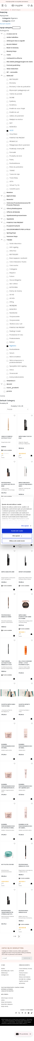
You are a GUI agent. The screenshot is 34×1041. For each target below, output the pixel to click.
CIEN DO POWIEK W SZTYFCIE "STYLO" (6, 437)
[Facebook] (16, 1013)
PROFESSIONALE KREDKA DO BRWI (6, 616)
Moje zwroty (4, 1006)
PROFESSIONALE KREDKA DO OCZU (24, 865)
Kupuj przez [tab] (4, 16)
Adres (3, 1000)
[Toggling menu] (2, 5)
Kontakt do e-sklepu (25, 979)
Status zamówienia (24, 977)
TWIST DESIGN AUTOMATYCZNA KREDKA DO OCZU (6, 662)
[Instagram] (25, 1013)
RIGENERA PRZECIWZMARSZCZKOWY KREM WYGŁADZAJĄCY (8, 746)
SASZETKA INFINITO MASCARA (24, 705)
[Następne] (18, 936)
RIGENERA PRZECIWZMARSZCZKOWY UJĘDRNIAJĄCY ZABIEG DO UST (25, 786)
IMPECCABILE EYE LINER (7, 572)
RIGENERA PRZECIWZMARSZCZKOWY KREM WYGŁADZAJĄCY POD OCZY (25, 746)
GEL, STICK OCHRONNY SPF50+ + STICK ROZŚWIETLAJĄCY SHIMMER (25, 663)
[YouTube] (28, 1013)
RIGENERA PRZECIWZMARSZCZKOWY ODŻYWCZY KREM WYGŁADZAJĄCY (8, 826)
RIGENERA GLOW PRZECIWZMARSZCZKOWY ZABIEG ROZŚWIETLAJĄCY (25, 826)
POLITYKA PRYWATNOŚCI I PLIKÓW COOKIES (12, 987)
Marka (3, 968)
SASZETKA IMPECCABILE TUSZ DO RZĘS (8, 705)
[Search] (5, 5)
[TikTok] (32, 1013)
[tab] (17, 30)
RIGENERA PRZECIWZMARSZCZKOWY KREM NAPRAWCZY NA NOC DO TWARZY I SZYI (8, 786)
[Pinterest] (22, 1013)
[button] (14, 415)
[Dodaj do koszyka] (14, 455)
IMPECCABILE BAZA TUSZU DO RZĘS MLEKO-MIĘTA (26, 484)
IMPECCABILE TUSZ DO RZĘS (25, 437)
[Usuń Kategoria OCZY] (1, 20)
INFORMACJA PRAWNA (7, 989)
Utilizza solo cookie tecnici (17, 541)
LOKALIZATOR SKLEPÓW (7, 991)
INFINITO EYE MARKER (25, 572)
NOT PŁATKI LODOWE (7, 864)
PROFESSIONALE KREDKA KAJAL (23, 911)
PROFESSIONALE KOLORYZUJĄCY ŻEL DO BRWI (8, 484)
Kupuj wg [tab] (3, 12)
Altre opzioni (25, 525)
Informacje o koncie (7, 998)
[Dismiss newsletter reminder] (30, 1034)
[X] (19, 1013)
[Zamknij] (16, 28)
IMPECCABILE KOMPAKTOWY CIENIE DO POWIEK (25, 616)
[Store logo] (17, 5)
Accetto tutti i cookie (17, 531)
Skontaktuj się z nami (7, 971)
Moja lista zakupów (6, 1004)
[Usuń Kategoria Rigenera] (1, 18)
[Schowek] (28, 5)
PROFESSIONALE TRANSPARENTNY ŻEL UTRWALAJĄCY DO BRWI (7, 912)
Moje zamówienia (6, 1002)
